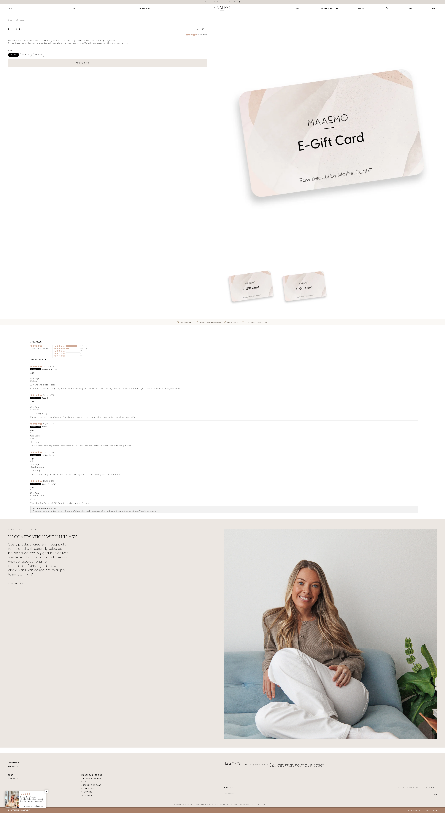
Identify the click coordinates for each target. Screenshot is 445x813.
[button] (386, 8)
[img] (36, 366)
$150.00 (38, 55)
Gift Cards (87, 795)
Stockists (86, 792)
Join (435, 794)
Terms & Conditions (413, 810)
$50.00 (14, 55)
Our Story (13, 778)
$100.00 (25, 55)
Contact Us (87, 789)
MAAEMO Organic (22, 810)
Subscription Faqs (91, 785)
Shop (10, 775)
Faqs (83, 782)
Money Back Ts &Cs (91, 775)
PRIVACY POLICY (431, 810)
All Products (20, 20)
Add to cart (82, 63)
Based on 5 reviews (40, 348)
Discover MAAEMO (15, 584)
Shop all (11, 20)
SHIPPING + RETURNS (91, 778)
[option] (330, 138)
